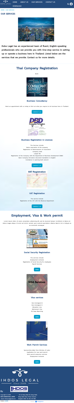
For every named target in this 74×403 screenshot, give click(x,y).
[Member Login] (71, 4)
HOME (2, 10)
